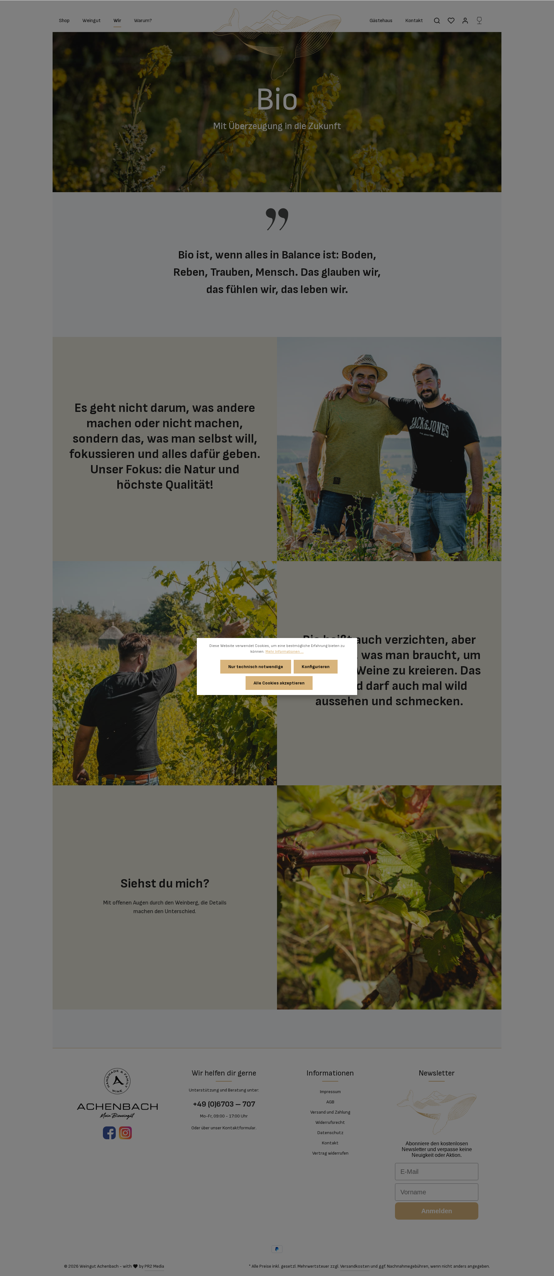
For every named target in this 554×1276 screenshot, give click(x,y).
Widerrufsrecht (330, 1122)
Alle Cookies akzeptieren (279, 683)
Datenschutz (330, 1132)
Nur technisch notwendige (255, 666)
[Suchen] (437, 20)
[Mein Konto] (465, 20)
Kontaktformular (239, 1128)
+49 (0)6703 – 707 (224, 1104)
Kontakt (330, 1143)
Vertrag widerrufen (330, 1153)
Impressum (330, 1091)
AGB (330, 1102)
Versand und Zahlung (330, 1112)
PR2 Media (154, 1266)
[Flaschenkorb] (479, 20)
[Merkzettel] (451, 20)
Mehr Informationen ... (284, 651)
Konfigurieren (316, 666)
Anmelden (436, 1211)
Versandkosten (355, 1266)
